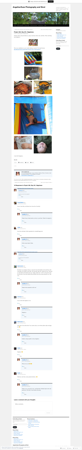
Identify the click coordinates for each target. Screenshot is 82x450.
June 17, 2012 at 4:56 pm (21, 298)
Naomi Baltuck (20, 202)
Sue (28, 426)
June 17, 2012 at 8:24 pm (26, 336)
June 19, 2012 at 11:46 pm (21, 267)
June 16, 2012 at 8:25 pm (26, 386)
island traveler (20, 266)
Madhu (18, 348)
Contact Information (33, 25)
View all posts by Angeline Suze (27, 175)
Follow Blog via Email (60, 40)
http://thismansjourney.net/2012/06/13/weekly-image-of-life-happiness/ (27, 49)
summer (19, 180)
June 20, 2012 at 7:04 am (26, 284)
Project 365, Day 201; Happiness (24, 32)
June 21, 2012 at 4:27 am (21, 228)
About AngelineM (20, 25)
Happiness (42, 179)
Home (15, 25)
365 (22, 179)
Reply (22, 196)
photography (46, 179)
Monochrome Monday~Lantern (61, 37)
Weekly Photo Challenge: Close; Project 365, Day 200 (23, 29)
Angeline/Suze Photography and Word (29, 7)
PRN (45, 25)
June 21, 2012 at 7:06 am (26, 240)
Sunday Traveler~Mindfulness (61, 38)
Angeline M (20, 190)
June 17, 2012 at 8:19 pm (26, 309)
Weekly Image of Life (24, 180)
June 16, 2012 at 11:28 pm (21, 349)
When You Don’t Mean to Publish (46, 29)
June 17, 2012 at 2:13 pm (21, 322)
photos (49, 179)
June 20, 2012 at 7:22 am (23, 255)
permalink (34, 180)
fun (39, 179)
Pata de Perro (40, 25)
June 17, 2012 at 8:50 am (26, 361)
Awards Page (26, 25)
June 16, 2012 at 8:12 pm (21, 374)
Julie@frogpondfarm (31, 424)
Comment (48, 412)
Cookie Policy (21, 448)
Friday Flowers (35, 419)
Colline (18, 227)
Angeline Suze (25, 33)
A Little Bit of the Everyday (28, 179)
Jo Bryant (19, 296)
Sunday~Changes (59, 33)
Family (37, 179)
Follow (58, 48)
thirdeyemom (20, 321)
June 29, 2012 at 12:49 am (21, 203)
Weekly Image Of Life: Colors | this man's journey (25, 188)
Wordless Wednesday (17, 433)
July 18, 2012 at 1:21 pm (23, 191)
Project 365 (16, 180)
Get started (51, 1)
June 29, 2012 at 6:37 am (26, 215)
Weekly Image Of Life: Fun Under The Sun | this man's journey (27, 251)
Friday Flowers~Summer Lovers (61, 34)
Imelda (18, 373)
